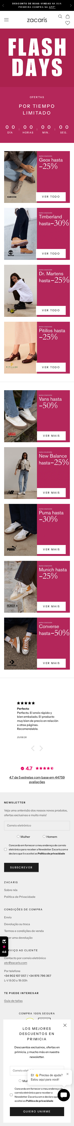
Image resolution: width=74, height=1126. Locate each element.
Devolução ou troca (17, 924)
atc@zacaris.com (15, 963)
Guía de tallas (13, 1001)
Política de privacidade (39, 1100)
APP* (52, 7)
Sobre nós (10, 890)
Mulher (27, 1081)
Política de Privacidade (19, 897)
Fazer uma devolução (18, 938)
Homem (51, 837)
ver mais (51, 435)
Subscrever (21, 867)
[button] (34, 748)
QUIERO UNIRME (37, 1111)
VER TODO (51, 196)
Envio (8, 917)
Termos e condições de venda (24, 931)
